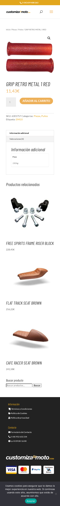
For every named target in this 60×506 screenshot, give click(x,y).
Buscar (37, 385)
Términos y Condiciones (21, 409)
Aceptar (31, 501)
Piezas (14, 29)
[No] (56, 493)
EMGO (19, 119)
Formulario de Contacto (21, 432)
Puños (20, 29)
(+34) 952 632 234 (18, 436)
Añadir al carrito (36, 101)
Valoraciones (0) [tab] (17, 139)
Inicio (8, 29)
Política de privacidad (19, 418)
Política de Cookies (18, 413)
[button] (49, 38)
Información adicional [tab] (19, 133)
